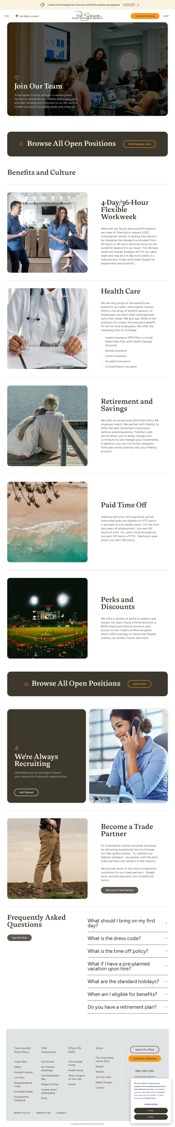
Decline (151, 1117)
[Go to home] (87, 16)
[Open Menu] (6, 16)
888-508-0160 (144, 1071)
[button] (128, 923)
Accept (151, 1110)
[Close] (138, 5)
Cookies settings (151, 1104)
